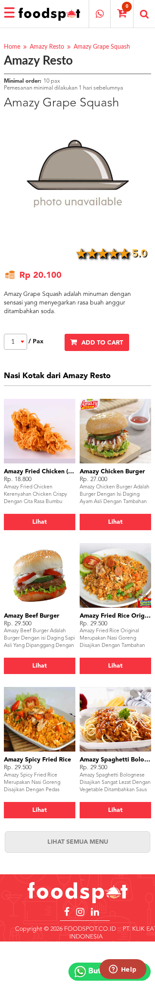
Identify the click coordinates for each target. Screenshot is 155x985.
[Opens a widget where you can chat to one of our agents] (122, 970)
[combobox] (15, 342)
